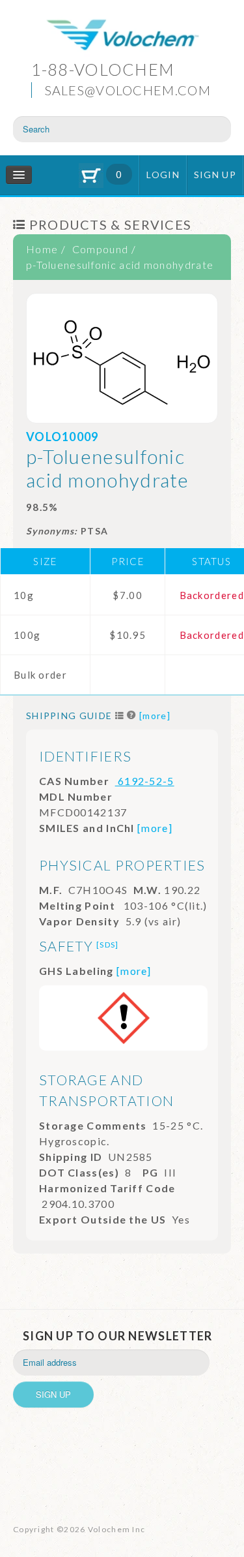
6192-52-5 (144, 781)
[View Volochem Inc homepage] (122, 36)
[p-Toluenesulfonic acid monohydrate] (122, 358)
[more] (154, 715)
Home (42, 249)
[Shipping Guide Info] (132, 715)
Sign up (215, 174)
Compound (100, 249)
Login (163, 174)
